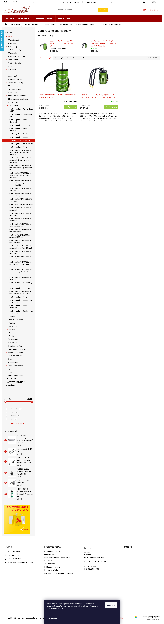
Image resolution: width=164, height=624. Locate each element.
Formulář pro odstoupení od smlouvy (58, 573)
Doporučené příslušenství (20, 140)
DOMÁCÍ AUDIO (11, 385)
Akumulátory (13, 362)
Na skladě (16, 409)
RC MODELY (10, 37)
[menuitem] (9, 19)
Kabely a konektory (15, 352)
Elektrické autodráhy (16, 375)
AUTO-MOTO (11, 378)
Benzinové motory (15, 346)
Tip (13, 419)
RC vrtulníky (12, 46)
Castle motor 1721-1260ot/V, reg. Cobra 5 (20, 200)
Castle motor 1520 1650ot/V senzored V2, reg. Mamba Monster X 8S (20, 175)
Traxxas (12, 329)
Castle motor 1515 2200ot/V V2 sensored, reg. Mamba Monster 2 (21, 272)
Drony (10, 66)
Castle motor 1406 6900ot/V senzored (20, 214)
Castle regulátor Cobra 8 (18, 297)
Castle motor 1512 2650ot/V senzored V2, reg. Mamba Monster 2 (20, 152)
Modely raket (13, 60)
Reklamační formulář (52, 567)
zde (59, 613)
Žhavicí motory (14, 339)
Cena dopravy (91, 2)
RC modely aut (13, 40)
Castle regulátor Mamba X (19, 137)
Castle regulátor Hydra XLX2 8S (21, 144)
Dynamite (12, 316)
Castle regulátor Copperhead (20, 288)
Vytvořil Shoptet (145, 617)
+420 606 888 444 (14, 559)
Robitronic (13, 323)
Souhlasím (111, 605)
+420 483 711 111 (14, 555)
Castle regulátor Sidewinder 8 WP (20, 115)
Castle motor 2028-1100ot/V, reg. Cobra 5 (20, 284)
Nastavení (53, 618)
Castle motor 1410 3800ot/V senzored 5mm (20, 230)
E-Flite (11, 336)
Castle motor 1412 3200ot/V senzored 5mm (20, 258)
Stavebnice (12, 69)
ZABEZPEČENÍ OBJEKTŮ (15, 382)
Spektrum (13, 326)
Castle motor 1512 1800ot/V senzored (20, 252)
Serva (10, 359)
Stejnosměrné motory (16, 96)
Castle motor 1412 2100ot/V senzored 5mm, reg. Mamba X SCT (20, 167)
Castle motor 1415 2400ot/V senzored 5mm (20, 241)
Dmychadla (12, 342)
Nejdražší (70, 58)
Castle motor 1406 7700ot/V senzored (20, 219)
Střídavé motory (14, 89)
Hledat (103, 10)
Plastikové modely (15, 63)
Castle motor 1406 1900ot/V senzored (20, 209)
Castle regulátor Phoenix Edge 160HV (21, 110)
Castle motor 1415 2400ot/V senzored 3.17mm (20, 236)
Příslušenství (13, 73)
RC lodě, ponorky (14, 50)
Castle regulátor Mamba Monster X (18, 120)
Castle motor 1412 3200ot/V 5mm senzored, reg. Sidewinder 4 (21, 264)
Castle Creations (15, 105)
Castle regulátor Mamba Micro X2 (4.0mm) (21, 301)
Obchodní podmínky (71, 2)
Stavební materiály (15, 79)
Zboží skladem (50, 564)
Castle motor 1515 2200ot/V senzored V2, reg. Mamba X (20, 292)
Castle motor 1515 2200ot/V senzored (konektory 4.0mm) (20, 247)
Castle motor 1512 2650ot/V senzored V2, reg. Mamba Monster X (20, 160)
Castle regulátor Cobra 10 (19, 147)
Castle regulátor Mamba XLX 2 (21, 134)
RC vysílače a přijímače (16, 56)
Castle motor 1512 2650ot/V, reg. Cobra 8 (20, 189)
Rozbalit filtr (17, 423)
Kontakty (48, 560)
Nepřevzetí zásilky (51, 570)
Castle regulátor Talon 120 (19, 125)
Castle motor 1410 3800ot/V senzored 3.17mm (20, 225)
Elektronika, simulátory (17, 349)
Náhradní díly (13, 102)
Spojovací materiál (15, 356)
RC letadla (12, 43)
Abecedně (81, 58)
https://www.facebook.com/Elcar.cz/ (22, 562)
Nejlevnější (59, 58)
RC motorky (12, 53)
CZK (144, 2)
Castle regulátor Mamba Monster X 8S (18, 129)
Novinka (15, 416)
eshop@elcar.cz (14, 551)
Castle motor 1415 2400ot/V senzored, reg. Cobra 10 (20, 194)
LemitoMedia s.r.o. (153, 619)
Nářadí (10, 369)
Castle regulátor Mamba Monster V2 (18, 306)
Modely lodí (12, 76)
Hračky (10, 372)
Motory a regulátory (15, 82)
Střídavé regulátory (15, 86)
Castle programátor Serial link (21, 204)
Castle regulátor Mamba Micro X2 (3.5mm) (21, 312)
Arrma (11, 333)
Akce (14, 412)
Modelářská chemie (15, 365)
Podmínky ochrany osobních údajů (57, 557)
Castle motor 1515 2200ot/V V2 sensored (21, 278)
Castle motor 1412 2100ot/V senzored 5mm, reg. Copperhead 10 (20, 182)
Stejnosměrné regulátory (18, 99)
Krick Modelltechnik (16, 320)
